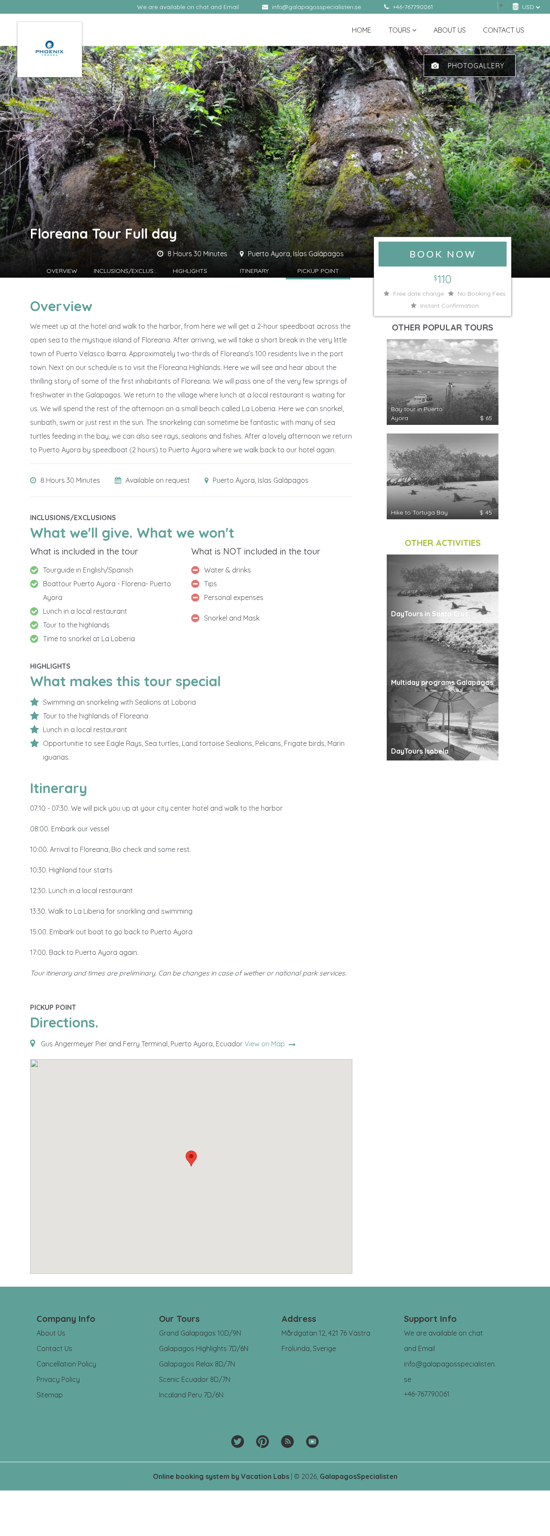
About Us (450, 30)
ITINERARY (254, 271)
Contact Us (503, 30)
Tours (399, 30)
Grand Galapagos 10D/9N (200, 1333)
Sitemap (50, 1395)
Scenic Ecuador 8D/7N (194, 1379)
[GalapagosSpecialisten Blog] (287, 1442)
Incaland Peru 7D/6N (191, 1395)
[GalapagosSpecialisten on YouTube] (312, 1442)
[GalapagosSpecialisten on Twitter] (237, 1442)
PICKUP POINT (318, 271)
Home (361, 30)
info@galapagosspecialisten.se (316, 7)
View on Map (265, 1043)
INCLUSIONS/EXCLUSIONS (126, 271)
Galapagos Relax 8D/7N (197, 1364)
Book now (442, 254)
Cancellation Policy (66, 1364)
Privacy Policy (58, 1379)
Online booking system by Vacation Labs (222, 1476)
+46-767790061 (412, 7)
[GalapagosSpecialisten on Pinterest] (262, 1442)
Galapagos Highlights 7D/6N (203, 1348)
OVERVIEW (61, 271)
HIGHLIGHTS (190, 271)
